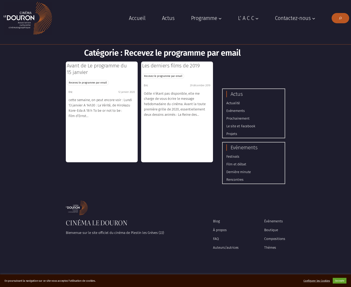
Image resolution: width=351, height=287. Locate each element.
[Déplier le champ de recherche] (340, 18)
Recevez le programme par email (88, 82)
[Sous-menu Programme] (220, 18)
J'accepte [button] (339, 280)
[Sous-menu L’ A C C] (256, 18)
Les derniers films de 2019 (171, 65)
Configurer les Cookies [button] (316, 280)
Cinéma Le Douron (96, 222)
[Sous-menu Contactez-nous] (313, 18)
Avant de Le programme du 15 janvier (97, 68)
